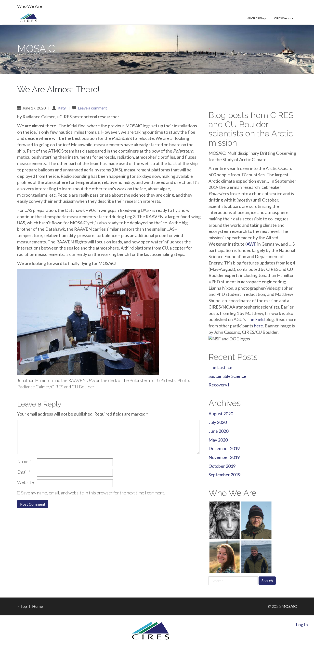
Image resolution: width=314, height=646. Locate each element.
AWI (251, 244)
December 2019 (224, 448)
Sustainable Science (227, 376)
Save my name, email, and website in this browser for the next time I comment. (93, 492)
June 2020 (218, 431)
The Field (256, 319)
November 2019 (224, 457)
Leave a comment (92, 108)
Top (23, 606)
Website (25, 482)
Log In (302, 624)
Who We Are (29, 6)
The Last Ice (220, 367)
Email (23, 472)
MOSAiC (36, 49)
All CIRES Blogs (257, 18)
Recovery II (220, 384)
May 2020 (218, 440)
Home (37, 606)
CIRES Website (283, 18)
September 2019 (224, 474)
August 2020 (221, 413)
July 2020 (218, 422)
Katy (62, 108)
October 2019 (222, 466)
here (258, 325)
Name (24, 461)
